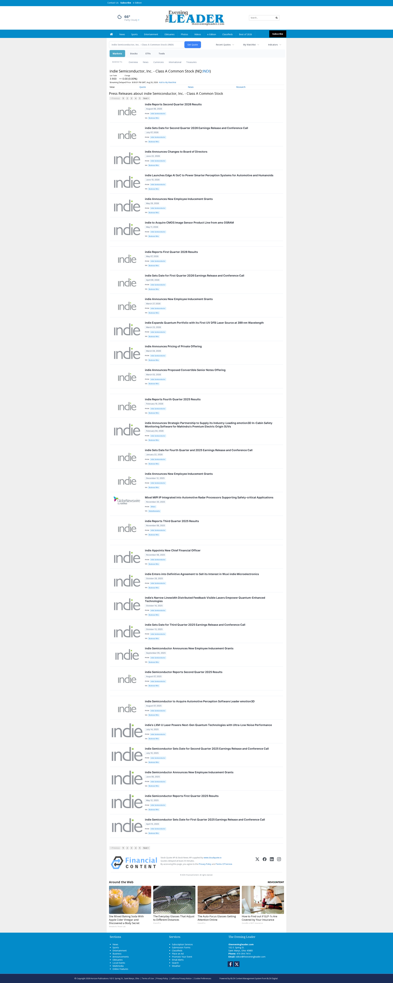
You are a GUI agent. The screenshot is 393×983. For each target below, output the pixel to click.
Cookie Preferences (202, 978)
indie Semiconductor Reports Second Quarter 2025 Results (183, 672)
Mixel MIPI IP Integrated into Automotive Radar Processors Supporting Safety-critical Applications (209, 497)
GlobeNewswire (154, 511)
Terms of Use (148, 978)
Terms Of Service (224, 864)
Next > (146, 98)
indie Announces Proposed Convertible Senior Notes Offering (185, 370)
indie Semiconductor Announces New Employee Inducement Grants (189, 648)
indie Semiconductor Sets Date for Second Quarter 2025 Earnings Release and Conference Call (207, 748)
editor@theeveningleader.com (250, 956)
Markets (117, 53)
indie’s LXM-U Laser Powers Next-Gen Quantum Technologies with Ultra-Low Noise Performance (208, 725)
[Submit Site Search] (276, 18)
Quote (142, 87)
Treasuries (191, 62)
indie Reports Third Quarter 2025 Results (172, 521)
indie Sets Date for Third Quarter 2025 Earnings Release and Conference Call (195, 624)
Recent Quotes (223, 44)
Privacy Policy (205, 864)
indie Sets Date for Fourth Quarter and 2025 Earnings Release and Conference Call (199, 450)
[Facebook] (264, 862)
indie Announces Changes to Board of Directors (176, 151)
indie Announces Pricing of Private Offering (173, 346)
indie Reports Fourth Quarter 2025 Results (173, 399)
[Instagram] (279, 862)
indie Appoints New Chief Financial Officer (172, 550)
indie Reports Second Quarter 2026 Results (173, 104)
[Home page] (194, 17)
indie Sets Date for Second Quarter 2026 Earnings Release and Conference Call (196, 128)
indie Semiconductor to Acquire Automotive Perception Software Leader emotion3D (200, 701)
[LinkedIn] (272, 862)
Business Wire (154, 118)
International (175, 62)
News (145, 62)
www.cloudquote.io (213, 857)
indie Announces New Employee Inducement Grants (179, 199)
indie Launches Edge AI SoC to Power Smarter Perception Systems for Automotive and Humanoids (209, 175)
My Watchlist (249, 44)
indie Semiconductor (158, 113)
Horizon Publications (100, 978)
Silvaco (153, 506)
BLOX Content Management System (245, 978)
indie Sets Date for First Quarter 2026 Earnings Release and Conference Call (194, 275)
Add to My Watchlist (167, 82)
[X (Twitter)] (257, 862)
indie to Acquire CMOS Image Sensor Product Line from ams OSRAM (189, 222)
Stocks (134, 53)
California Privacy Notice (181, 978)
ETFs (148, 53)
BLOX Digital (272, 978)
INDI (206, 71)
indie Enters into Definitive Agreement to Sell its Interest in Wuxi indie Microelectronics (202, 574)
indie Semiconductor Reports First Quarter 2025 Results (182, 796)
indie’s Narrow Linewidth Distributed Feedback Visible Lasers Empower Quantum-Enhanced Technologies (205, 599)
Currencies (158, 62)
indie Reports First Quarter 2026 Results (171, 252)
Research (240, 87)
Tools (162, 53)
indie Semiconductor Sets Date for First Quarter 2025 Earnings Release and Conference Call (205, 819)
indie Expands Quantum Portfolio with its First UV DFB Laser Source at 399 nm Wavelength (204, 322)
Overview (133, 62)
